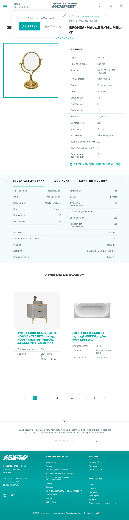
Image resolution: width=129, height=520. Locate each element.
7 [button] (79, 398)
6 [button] (72, 398)
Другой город (52, 26)
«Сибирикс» (88, 513)
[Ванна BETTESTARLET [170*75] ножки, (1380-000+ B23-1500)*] (92, 336)
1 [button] (35, 398)
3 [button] (49, 398)
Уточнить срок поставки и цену (97, 164)
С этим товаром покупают (64, 275)
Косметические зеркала (88, 16)
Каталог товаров (57, 456)
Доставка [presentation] (61, 181)
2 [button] (42, 398)
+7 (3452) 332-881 (21, 7)
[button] (5, 181)
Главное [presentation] (76, 49)
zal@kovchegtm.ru (11, 485)
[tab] (76, 50)
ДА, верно (29, 26)
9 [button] (94, 398)
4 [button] (57, 398)
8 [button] (86, 398)
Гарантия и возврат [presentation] (94, 181)
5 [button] (64, 398)
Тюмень (16, 4)
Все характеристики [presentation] (29, 181)
